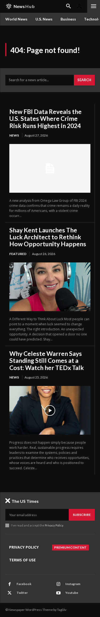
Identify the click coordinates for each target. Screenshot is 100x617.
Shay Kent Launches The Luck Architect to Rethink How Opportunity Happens (47, 237)
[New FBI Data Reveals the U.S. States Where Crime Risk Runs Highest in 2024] (49, 168)
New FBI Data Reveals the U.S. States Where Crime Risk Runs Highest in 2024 (45, 118)
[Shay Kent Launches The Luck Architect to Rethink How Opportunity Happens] (49, 286)
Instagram (72, 584)
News (14, 135)
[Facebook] (9, 584)
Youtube (71, 593)
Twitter (22, 593)
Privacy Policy (54, 525)
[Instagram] (58, 584)
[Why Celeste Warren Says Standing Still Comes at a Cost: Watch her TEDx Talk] (49, 410)
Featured (17, 254)
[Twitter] (9, 593)
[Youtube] (58, 593)
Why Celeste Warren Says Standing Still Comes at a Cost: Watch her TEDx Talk (46, 360)
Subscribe (82, 515)
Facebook (24, 584)
